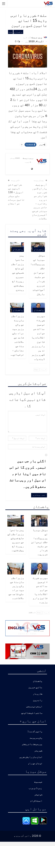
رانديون (37, 700)
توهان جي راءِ (35, 763)
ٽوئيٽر (38, 795)
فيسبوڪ (38, 782)
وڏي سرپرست (36, 738)
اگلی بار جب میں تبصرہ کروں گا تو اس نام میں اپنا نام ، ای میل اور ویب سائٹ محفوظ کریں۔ (28, 474)
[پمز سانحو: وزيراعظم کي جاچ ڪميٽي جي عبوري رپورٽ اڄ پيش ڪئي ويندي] (15, 521)
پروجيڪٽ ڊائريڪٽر (32, 744)
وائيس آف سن (35, 731)
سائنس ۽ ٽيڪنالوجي (31, 713)
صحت (10, 31)
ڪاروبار (37, 694)
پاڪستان (18, 31)
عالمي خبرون (35, 687)
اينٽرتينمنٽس (34, 707)
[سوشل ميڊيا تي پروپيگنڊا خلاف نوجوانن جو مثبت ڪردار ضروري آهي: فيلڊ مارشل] (39, 521)
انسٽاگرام (36, 801)
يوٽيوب (35, 787)
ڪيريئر (38, 751)
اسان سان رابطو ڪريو (30, 757)
